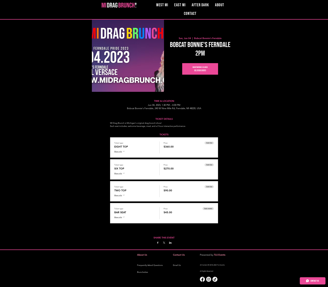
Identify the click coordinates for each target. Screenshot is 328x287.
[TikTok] (214, 279)
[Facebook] (202, 279)
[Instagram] (208, 279)
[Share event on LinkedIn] (170, 243)
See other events (200, 70)
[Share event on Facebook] (158, 243)
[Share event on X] (164, 243)
